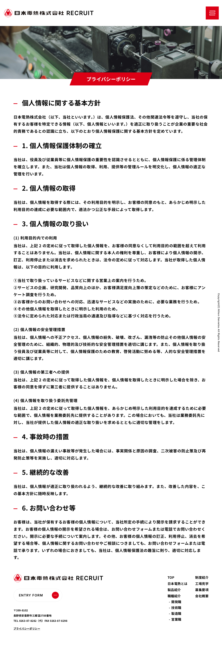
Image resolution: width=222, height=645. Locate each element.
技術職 (176, 607)
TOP (171, 577)
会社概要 (202, 596)
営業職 (176, 619)
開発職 (176, 601)
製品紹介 (174, 589)
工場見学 (202, 583)
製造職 (176, 613)
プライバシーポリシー (26, 628)
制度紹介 (202, 577)
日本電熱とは (177, 583)
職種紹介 (174, 596)
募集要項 (202, 589)
